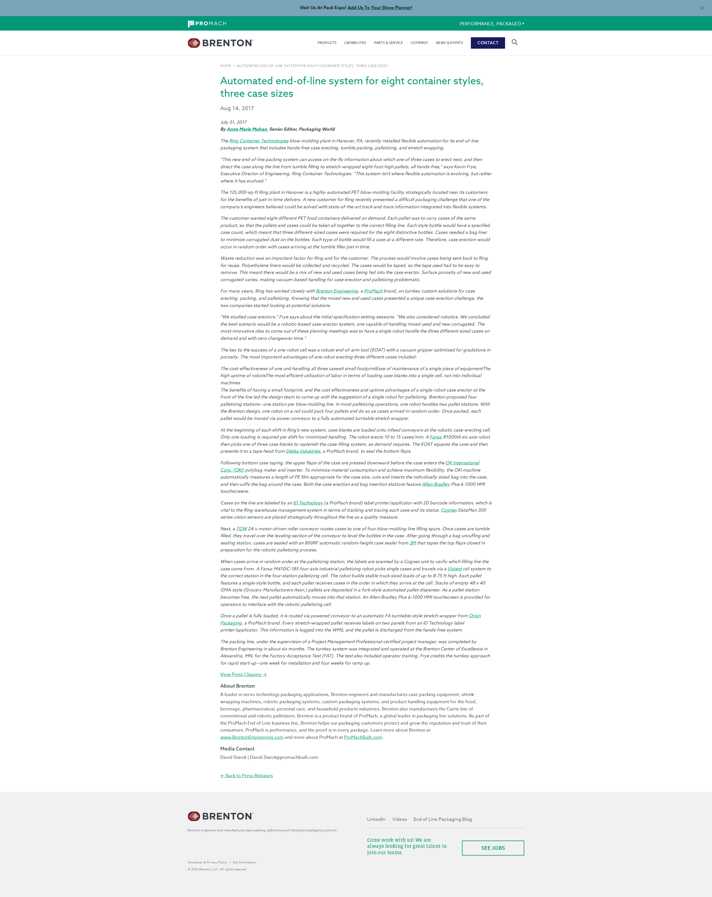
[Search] (515, 42)
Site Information (244, 862)
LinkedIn (376, 819)
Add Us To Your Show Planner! (380, 7)
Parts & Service (388, 42)
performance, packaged (490, 24)
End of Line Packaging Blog (443, 819)
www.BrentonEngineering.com (252, 737)
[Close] (701, 8)
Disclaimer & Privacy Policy (207, 862)
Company (419, 42)
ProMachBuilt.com (363, 737)
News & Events (449, 42)
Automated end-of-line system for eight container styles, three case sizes (312, 66)
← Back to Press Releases (246, 775)
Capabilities (355, 42)
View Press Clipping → (243, 674)
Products (327, 42)
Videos (399, 819)
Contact (488, 42)
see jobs (493, 848)
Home (225, 66)
